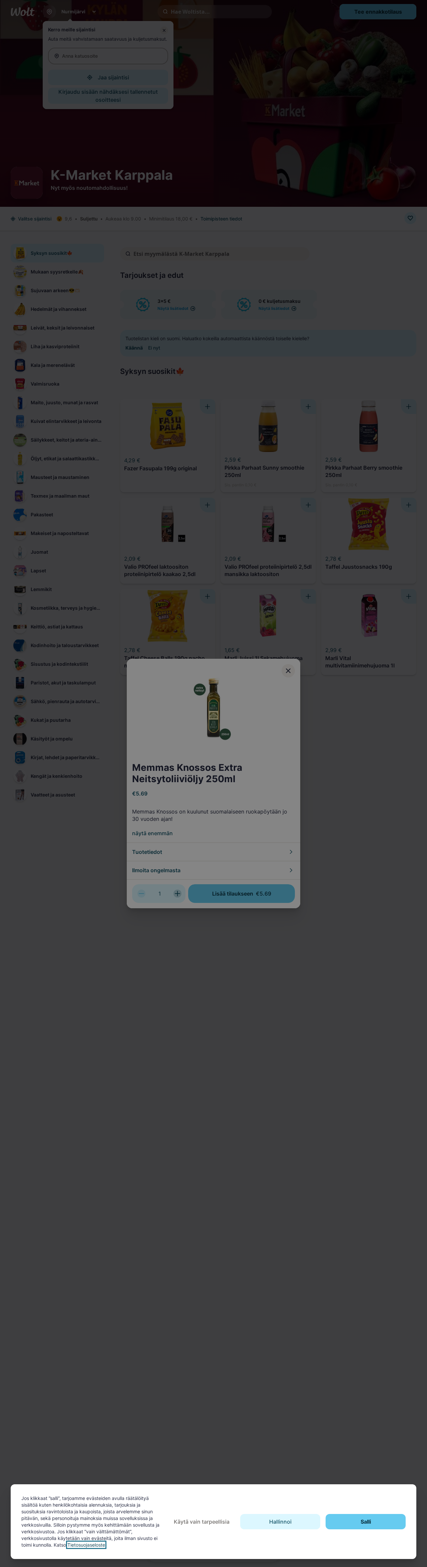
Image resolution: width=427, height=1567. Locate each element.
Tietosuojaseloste (86, 1545)
